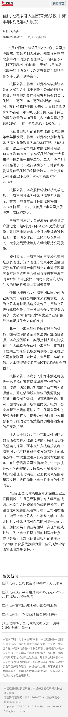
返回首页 (58, 3)
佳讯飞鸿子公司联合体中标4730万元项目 (32, 583)
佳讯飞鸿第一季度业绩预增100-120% (29, 614)
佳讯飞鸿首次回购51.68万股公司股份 (29, 605)
